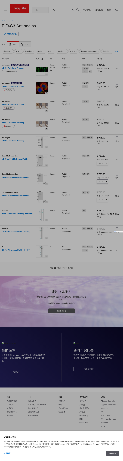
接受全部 (112, 453)
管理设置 (7, 453)
